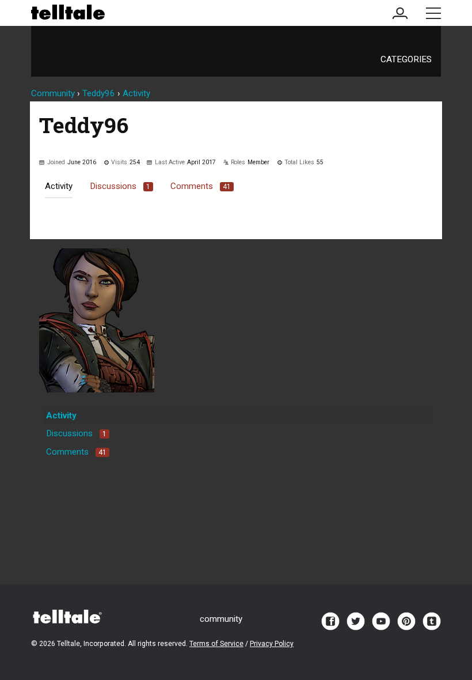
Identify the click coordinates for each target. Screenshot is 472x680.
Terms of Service (216, 644)
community (221, 619)
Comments (200, 186)
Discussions (120, 186)
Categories (406, 59)
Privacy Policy (272, 644)
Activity (59, 186)
